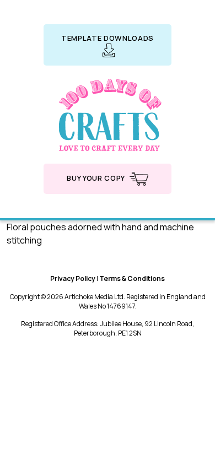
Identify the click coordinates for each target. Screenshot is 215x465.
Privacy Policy (72, 278)
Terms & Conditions (132, 278)
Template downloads (107, 38)
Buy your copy (96, 178)
